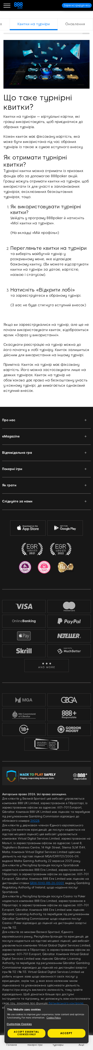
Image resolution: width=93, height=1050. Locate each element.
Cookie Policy (53, 1017)
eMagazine (11, 436)
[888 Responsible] (69, 714)
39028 (34, 820)
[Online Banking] (23, 621)
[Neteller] (69, 636)
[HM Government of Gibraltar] (23, 715)
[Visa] (24, 606)
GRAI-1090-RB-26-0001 (47, 883)
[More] (47, 665)
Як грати (9, 485)
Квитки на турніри (34, 24)
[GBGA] (69, 700)
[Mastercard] (69, 606)
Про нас (8, 420)
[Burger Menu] (6, 5)
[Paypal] (69, 621)
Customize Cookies (19, 1024)
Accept (66, 1033)
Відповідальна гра (17, 453)
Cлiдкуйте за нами (17, 501)
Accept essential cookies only (26, 1033)
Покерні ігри (12, 469)
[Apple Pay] (24, 635)
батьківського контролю (66, 1003)
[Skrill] (24, 650)
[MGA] (23, 699)
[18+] (24, 729)
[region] (46, 26)
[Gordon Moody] (69, 729)
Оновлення (75, 24)
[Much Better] (69, 651)
